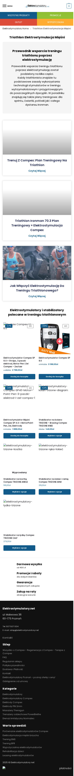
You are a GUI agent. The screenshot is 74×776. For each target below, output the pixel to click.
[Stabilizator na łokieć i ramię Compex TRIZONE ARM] (55, 459)
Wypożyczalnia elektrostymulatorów (22, 747)
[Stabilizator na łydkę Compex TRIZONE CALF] (19, 515)
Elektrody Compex (12, 702)
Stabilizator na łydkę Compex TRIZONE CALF (18, 536)
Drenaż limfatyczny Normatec (18, 718)
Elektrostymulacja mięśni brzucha (21, 735)
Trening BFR (9, 743)
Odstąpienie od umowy (15, 681)
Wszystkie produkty (19, 15)
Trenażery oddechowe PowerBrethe (22, 714)
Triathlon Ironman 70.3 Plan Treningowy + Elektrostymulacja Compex (37, 225)
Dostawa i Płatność (13, 669)
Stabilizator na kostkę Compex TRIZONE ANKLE (15, 480)
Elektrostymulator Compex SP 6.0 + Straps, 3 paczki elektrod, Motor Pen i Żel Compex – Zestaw (19, 362)
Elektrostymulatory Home (16, 28)
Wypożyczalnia (55, 22)
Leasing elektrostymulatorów (18, 755)
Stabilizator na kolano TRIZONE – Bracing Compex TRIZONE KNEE (53, 422)
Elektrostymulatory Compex (17, 698)
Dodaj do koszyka (19, 376)
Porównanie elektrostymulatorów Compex (25, 731)
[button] (68, 6)
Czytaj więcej (37, 171)
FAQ (5, 657)
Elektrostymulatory (12, 694)
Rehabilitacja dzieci (13, 751)
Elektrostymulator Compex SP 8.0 (54, 359)
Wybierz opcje (54, 435)
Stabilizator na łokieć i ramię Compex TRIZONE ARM (53, 480)
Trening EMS (9, 739)
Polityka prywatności (14, 665)
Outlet (18, 22)
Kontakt (8, 637)
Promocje (55, 15)
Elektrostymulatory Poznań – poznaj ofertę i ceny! (29, 677)
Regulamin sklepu (12, 661)
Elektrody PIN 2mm (12, 706)
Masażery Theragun (13, 710)
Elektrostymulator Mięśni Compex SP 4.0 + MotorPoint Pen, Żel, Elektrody (18, 422)
